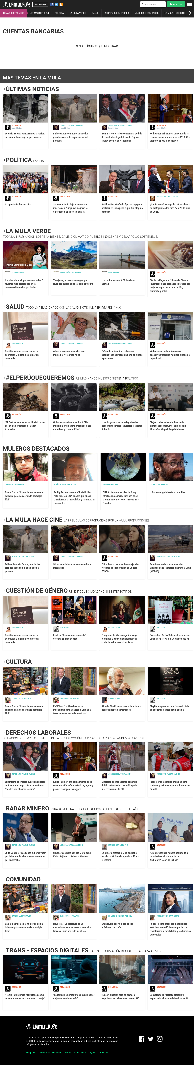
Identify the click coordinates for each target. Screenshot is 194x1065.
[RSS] (61, 4)
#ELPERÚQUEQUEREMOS (117, 13)
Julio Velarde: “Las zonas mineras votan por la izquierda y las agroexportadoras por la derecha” (25, 856)
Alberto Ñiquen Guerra (70, 272)
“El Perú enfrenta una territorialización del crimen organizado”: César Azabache (25, 426)
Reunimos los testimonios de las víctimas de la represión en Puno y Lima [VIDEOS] (170, 568)
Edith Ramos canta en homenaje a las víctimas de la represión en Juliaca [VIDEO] (120, 568)
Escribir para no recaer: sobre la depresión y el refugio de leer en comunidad (22, 355)
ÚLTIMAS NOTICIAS (39, 13)
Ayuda (92, 1052)
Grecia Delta (17, 343)
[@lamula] (56, 4)
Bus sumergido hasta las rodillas (168, 492)
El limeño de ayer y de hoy (120, 916)
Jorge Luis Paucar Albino (71, 126)
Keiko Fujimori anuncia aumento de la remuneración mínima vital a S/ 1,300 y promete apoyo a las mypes (170, 137)
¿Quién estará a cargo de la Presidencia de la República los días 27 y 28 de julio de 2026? (170, 208)
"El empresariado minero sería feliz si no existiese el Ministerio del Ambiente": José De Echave (169, 856)
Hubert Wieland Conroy (167, 197)
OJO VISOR (64, 627)
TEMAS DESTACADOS (13, 13)
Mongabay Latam (110, 485)
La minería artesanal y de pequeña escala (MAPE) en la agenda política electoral (120, 856)
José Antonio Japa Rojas (65, 485)
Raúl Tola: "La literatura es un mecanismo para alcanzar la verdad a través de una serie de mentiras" (72, 710)
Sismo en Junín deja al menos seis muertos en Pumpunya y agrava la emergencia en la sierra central (71, 208)
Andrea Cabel (114, 698)
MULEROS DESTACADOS (146, 13)
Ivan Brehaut (18, 272)
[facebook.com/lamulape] (52, 4)
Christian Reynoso (160, 485)
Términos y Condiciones (49, 1052)
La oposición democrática (18, 204)
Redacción (16, 126)
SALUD (95, 13)
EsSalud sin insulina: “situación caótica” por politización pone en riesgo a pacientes (122, 355)
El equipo (30, 1052)
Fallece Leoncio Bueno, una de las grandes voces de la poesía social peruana (70, 137)
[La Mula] (16, 4)
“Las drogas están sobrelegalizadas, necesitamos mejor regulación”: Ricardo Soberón (122, 426)
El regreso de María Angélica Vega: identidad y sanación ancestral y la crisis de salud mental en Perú (120, 639)
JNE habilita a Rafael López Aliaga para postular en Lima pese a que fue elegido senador (122, 208)
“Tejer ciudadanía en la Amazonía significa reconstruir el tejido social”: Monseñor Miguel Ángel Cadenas (169, 426)
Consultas (104, 1052)
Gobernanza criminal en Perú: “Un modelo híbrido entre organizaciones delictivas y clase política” (72, 426)
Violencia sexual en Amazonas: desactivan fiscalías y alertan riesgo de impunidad (170, 355)
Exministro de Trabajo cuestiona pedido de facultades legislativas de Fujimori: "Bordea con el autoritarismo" (122, 137)
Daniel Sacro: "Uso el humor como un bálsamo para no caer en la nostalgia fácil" (24, 496)
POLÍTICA (59, 13)
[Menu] (189, 4)
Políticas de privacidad (75, 1052)
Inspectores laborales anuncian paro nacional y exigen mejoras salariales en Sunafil (170, 785)
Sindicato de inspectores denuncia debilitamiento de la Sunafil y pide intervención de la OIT (119, 785)
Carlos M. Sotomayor (14, 485)
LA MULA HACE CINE (174, 13)
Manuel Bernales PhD (118, 845)
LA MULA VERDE (78, 13)
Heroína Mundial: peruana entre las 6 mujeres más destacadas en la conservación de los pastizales (24, 284)
